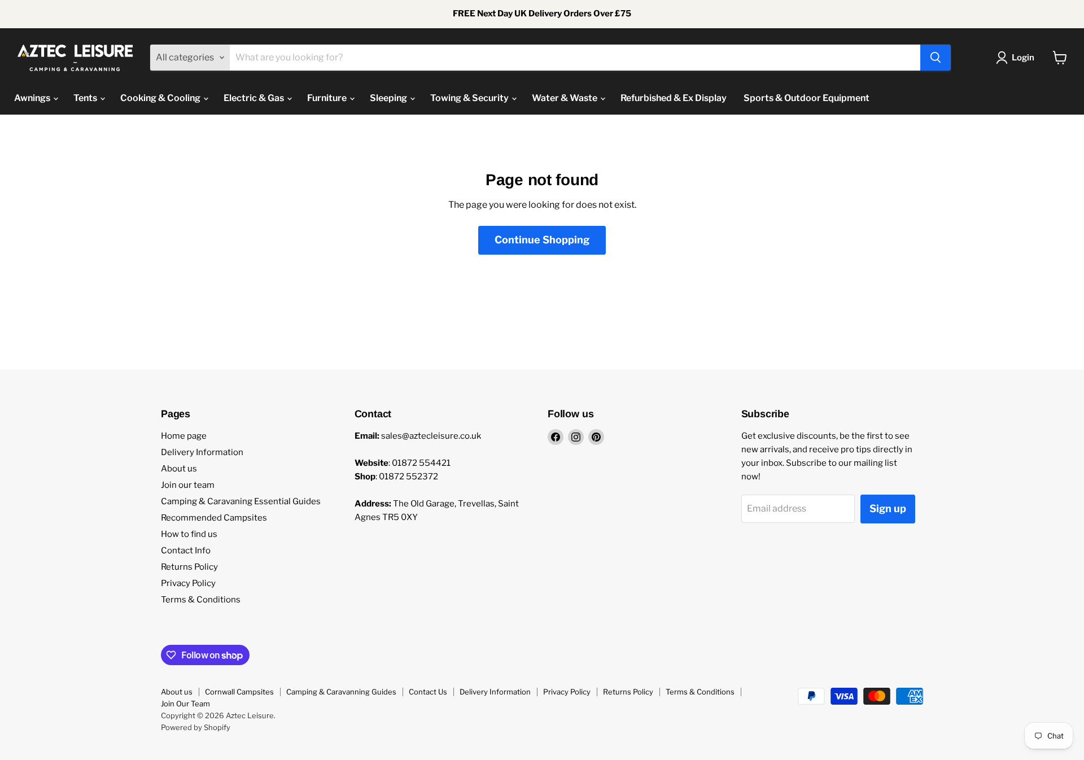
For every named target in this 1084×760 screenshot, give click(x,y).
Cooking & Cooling (161, 98)
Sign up (887, 508)
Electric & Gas (255, 98)
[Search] (935, 58)
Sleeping (389, 98)
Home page (184, 436)
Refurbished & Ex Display (673, 98)
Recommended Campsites (214, 518)
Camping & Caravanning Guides (341, 691)
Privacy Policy (188, 583)
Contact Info (186, 550)
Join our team (188, 485)
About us (179, 469)
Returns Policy (189, 567)
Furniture (327, 98)
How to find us (189, 534)
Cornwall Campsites (239, 691)
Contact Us (428, 691)
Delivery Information (202, 452)
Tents (86, 98)
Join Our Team (185, 703)
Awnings (33, 98)
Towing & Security (470, 98)
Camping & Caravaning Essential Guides (241, 501)
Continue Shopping (542, 240)
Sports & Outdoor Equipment (806, 98)
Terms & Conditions (201, 600)
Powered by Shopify (195, 727)
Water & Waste (565, 98)
